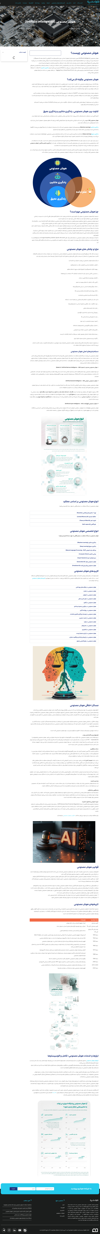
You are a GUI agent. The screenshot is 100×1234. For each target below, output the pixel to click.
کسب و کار (79, 3)
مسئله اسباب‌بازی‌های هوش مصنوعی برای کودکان (20, 1218)
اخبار (74, 3)
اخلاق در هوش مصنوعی (69, 815)
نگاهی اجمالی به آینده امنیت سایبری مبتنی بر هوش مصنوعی (18, 1211)
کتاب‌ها (54, 1092)
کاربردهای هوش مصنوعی (58, 3)
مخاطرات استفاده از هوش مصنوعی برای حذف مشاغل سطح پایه (17, 1205)
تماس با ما (18, 3)
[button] (3, 52)
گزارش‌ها (31, 3)
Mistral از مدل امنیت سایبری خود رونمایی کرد (21, 1208)
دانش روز (69, 3)
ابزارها (48, 3)
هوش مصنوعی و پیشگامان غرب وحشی (22, 1215)
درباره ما (25, 3)
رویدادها (37, 3)
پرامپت (43, 3)
